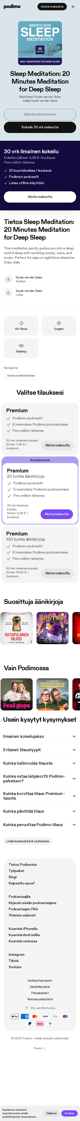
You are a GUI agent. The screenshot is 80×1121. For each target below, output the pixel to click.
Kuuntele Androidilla (24, 935)
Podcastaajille (19, 897)
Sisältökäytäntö (40, 987)
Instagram (16, 954)
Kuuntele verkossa (23, 941)
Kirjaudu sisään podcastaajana (32, 903)
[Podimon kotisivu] (12, 6)
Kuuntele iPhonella (23, 929)
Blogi (13, 877)
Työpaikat (16, 871)
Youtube (15, 967)
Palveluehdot (40, 993)
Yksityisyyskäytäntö (40, 999)
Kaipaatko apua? (22, 883)
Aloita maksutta (52, 7)
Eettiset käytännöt (40, 981)
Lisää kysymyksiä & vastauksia (27, 841)
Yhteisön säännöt (22, 915)
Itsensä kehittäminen (21, 376)
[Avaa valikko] (73, 6)
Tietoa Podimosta (23, 864)
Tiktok (14, 961)
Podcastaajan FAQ (23, 909)
